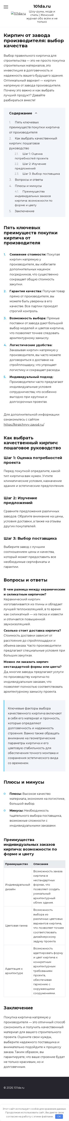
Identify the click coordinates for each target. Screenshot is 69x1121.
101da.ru (42, 6)
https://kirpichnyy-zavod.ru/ (24, 424)
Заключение (24, 211)
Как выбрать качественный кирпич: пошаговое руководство (33, 143)
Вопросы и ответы (29, 179)
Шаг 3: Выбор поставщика (41, 173)
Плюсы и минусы (28, 186)
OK (59, 1116)
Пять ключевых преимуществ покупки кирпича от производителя (34, 127)
